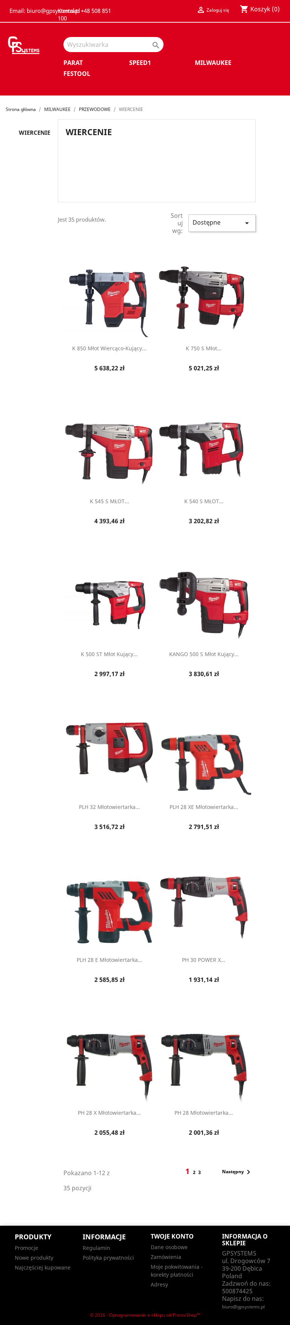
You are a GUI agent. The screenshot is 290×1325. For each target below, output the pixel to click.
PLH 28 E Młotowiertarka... (109, 959)
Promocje (26, 1247)
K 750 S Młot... (204, 348)
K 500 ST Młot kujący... (109, 654)
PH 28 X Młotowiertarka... (109, 1112)
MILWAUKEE (213, 63)
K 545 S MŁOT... (109, 501)
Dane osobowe (169, 1247)
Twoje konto (172, 1236)
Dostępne (222, 223)
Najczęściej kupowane (43, 1267)
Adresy (159, 1284)
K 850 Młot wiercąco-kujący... (109, 348)
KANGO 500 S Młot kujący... (204, 654)
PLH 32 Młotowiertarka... (109, 806)
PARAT (73, 63)
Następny (237, 1172)
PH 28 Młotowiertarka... (203, 1112)
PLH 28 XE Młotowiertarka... (204, 806)
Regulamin (96, 1247)
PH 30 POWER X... (203, 959)
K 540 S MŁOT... (204, 501)
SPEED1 (140, 63)
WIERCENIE (34, 132)
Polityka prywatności (108, 1257)
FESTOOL (76, 73)
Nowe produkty (34, 1257)
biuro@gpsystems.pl (243, 1306)
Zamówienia (166, 1256)
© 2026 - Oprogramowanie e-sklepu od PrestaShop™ (145, 1315)
